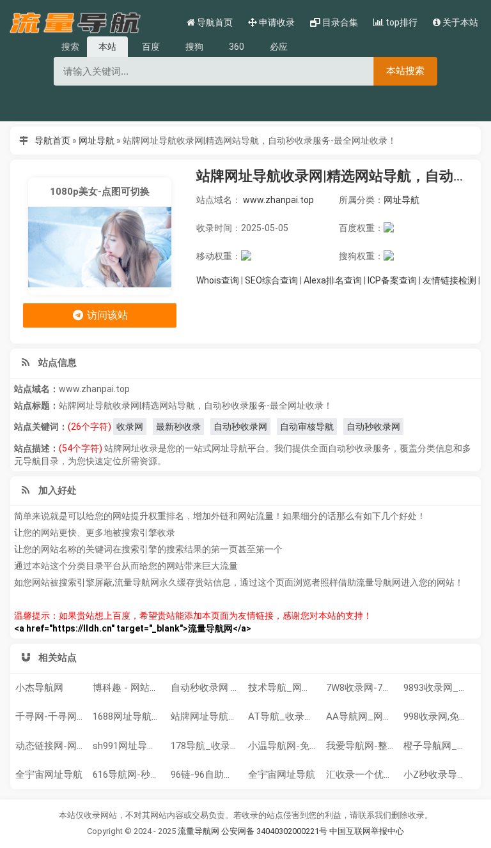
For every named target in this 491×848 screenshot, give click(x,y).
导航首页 (52, 140)
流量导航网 (198, 831)
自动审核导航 (307, 426)
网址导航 (96, 140)
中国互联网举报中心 (366, 831)
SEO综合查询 (271, 280)
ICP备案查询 (392, 280)
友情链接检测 (449, 280)
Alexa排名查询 (333, 280)
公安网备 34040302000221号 (274, 831)
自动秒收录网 (240, 426)
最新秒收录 (178, 426)
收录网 (129, 426)
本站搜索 (405, 70)
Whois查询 (217, 280)
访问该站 (106, 315)
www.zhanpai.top (278, 200)
